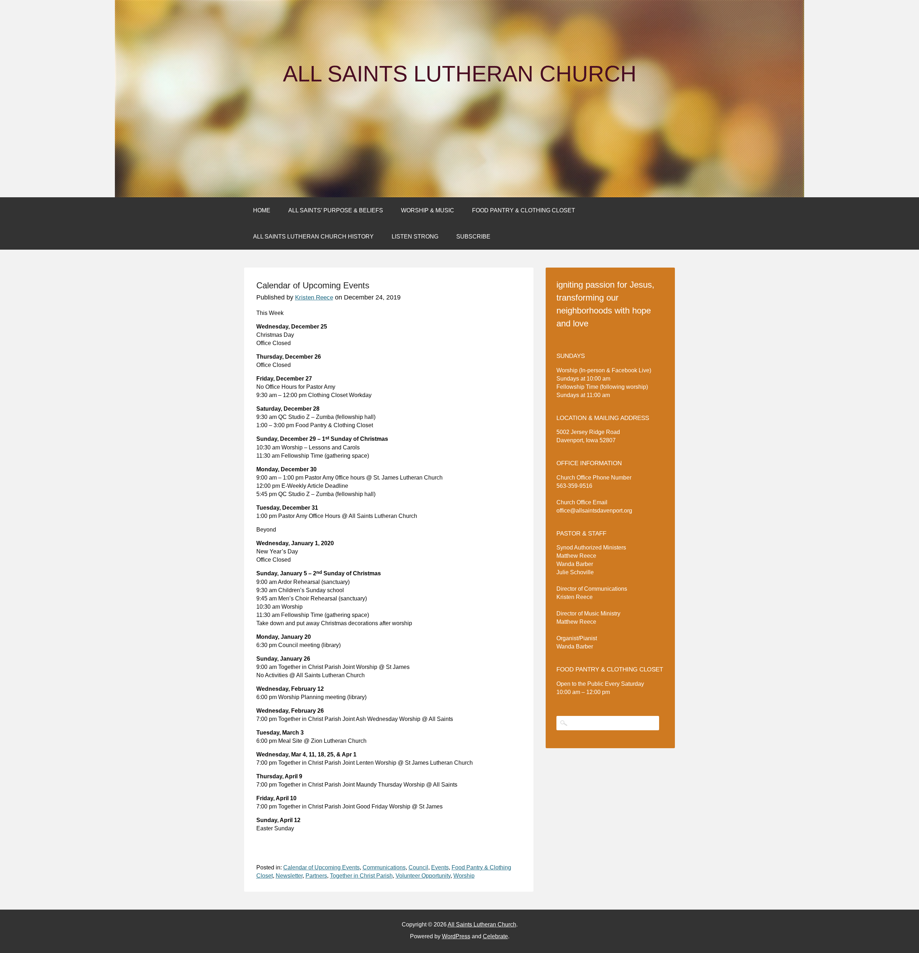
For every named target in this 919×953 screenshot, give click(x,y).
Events (440, 867)
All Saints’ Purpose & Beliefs (335, 210)
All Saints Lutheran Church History (313, 236)
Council (418, 867)
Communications (384, 867)
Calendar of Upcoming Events (321, 867)
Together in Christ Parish (361, 876)
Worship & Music (427, 210)
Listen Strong (415, 236)
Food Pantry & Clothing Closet (523, 210)
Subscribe (473, 236)
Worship (464, 876)
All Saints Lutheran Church (459, 74)
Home (261, 210)
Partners (316, 876)
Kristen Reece (314, 297)
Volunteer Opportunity (423, 876)
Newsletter (289, 876)
